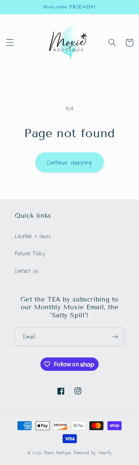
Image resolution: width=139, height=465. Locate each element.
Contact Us (27, 271)
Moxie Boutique (58, 452)
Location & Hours (33, 236)
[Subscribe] (115, 336)
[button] (9, 42)
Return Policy (29, 253)
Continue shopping (69, 162)
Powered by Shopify (92, 452)
